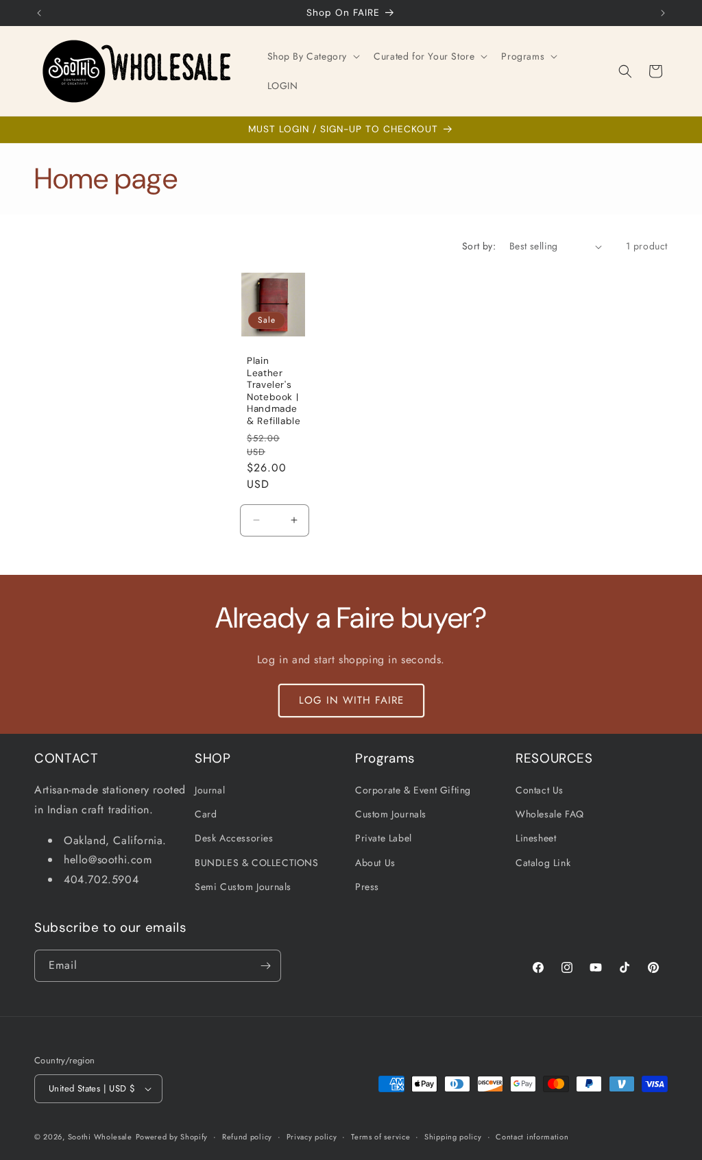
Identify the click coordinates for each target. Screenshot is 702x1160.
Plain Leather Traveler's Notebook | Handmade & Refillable (274, 391)
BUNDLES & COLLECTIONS (257, 862)
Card (206, 814)
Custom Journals (390, 814)
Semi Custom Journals (243, 886)
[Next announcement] (663, 13)
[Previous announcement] (39, 13)
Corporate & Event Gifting (413, 790)
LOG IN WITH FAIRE (351, 700)
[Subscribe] (265, 966)
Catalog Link (543, 862)
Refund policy (247, 1136)
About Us (375, 862)
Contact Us (540, 790)
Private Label (383, 838)
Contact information (532, 1136)
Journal (210, 790)
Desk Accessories (234, 838)
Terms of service (380, 1136)
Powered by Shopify (172, 1136)
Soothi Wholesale (100, 1136)
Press (367, 886)
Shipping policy (453, 1136)
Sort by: (479, 246)
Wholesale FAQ (550, 814)
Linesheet (536, 838)
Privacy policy (312, 1136)
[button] (312, 56)
